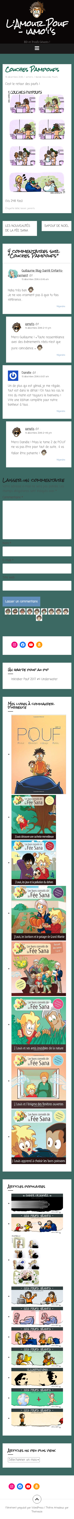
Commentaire (13, 497)
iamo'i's (29, 77)
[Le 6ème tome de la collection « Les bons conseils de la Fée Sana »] (33, 817)
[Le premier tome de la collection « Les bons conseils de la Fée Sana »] (38, 1137)
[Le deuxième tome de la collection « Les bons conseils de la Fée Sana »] (38, 1081)
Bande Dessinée (43, 77)
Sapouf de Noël (56, 226)
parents (31, 208)
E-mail (8, 560)
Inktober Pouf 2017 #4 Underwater (34, 679)
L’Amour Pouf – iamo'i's (37, 27)
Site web (9, 577)
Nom (7, 543)
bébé (17, 208)
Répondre (61, 306)
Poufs (55, 77)
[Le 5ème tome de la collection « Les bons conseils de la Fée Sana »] (33, 863)
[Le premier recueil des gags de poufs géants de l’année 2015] (38, 754)
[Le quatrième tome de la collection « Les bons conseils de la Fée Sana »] (38, 913)
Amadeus (59, 1508)
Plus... (5, 616)
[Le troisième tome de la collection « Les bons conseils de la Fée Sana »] (38, 1024)
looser (23, 208)
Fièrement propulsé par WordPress (25, 1508)
